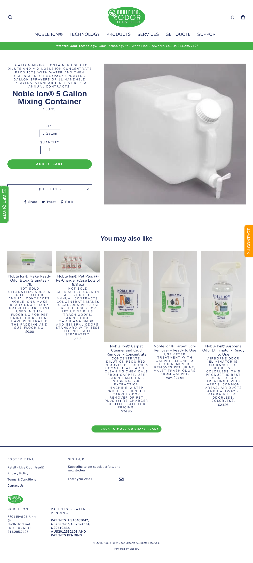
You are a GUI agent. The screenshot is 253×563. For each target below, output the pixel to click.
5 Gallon (49, 133)
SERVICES (148, 34)
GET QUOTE (178, 34)
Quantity (50, 142)
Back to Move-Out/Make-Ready (129, 429)
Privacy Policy (17, 473)
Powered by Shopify (126, 549)
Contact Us (15, 485)
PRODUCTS (118, 34)
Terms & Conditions (21, 479)
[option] (126, 46)
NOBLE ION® (49, 34)
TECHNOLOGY (84, 34)
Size (50, 126)
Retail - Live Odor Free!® (25, 467)
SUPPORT (207, 34)
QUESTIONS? (50, 189)
